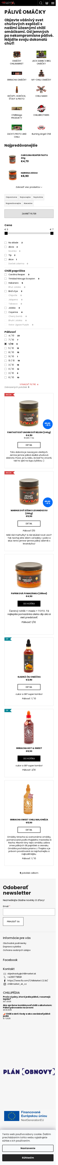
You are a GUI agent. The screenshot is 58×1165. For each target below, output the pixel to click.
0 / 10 (13, 369)
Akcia (13, 246)
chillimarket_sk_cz (17, 983)
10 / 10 (14, 360)
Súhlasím (28, 1157)
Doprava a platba (12, 946)
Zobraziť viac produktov (28, 187)
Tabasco (15, 303)
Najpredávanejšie (13, 203)
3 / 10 (13, 364)
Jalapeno (15, 299)
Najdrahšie (38, 197)
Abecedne (28, 203)
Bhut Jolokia (16, 287)
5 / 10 (13, 348)
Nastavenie (28, 1148)
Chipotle (15, 295)
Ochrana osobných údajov (17, 950)
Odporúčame (11, 197)
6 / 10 (13, 377)
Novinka (14, 251)
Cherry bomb (17, 316)
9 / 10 (13, 356)
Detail (29, 445)
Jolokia (14, 307)
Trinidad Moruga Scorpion (23, 278)
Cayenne (15, 312)
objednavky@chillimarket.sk (21, 973)
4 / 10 (14, 335)
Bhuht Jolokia (17, 320)
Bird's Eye (15, 291)
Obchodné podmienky (14, 943)
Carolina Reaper (18, 274)
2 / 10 (13, 373)
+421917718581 (14, 977)
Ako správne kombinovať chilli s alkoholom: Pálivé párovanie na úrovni (27, 1006)
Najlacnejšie (25, 197)
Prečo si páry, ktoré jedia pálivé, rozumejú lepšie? (26, 998)
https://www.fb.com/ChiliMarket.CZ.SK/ (27, 980)
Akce (12, 259)
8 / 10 (13, 352)
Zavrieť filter (29, 213)
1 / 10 (13, 343)
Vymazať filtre (28, 384)
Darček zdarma (18, 263)
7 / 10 (13, 339)
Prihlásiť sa (13, 921)
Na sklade (15, 242)
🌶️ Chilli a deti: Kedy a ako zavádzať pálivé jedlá (26, 1015)
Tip (11, 255)
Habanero (15, 282)
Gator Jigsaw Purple (20, 324)
